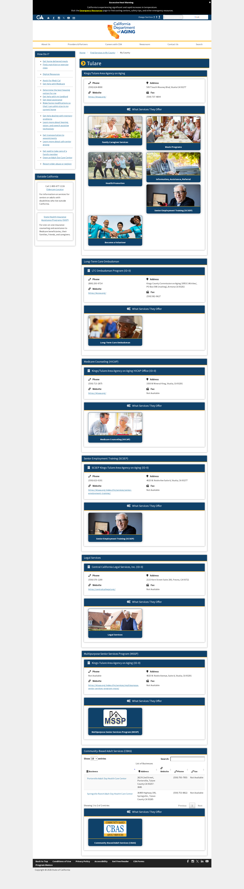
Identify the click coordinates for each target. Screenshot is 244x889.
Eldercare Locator (55, 189)
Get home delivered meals (55, 61)
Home (82, 52)
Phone (95, 83)
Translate (203, 17)
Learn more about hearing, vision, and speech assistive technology (56, 125)
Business (93, 771)
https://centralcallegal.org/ (102, 589)
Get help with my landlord (55, 96)
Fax (151, 92)
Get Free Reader (120, 861)
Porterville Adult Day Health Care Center (106, 778)
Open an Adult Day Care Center (57, 157)
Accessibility (101, 861)
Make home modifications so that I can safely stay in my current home (57, 106)
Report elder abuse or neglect (57, 163)
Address (153, 83)
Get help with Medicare (54, 83)
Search (199, 44)
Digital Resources (51, 74)
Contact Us (173, 44)
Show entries (95, 758)
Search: (165, 758)
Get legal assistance (52, 99)
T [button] (154, 17)
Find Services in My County (102, 52)
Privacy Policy (83, 861)
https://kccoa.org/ (97, 293)
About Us (46, 44)
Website (96, 92)
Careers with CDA (113, 44)
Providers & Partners (78, 44)
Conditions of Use (62, 861)
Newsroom (145, 44)
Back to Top (42, 861)
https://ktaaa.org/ (97, 96)
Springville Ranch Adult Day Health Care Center (110, 793)
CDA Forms (138, 861)
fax (195, 771)
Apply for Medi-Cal (52, 80)
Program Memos (44, 865)
